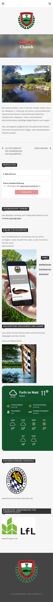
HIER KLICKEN (8, 246)
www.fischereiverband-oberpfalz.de (17, 498)
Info (32, 42)
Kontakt (44, 274)
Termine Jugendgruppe (11, 218)
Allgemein (23, 42)
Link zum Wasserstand (11, 341)
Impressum (45, 265)
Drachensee (41, 148)
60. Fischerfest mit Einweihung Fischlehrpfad (14, 151)
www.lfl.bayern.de (9, 538)
